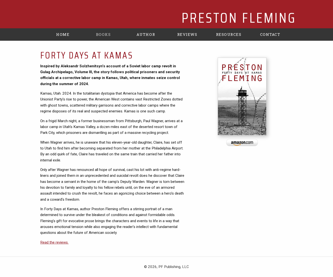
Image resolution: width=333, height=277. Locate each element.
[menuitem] (63, 34)
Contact (270, 34)
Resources (229, 34)
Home (62, 34)
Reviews (187, 34)
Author (146, 34)
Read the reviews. (54, 242)
